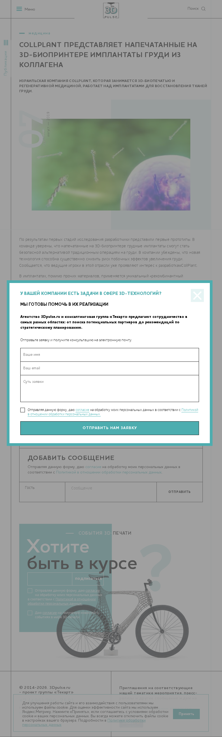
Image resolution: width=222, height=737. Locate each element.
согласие (82, 409)
